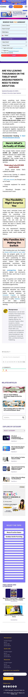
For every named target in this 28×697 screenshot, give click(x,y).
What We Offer (7, 644)
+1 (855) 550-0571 (22, 3)
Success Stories (7, 645)
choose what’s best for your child (14, 252)
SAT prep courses (9, 179)
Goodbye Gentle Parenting (14, 536)
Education (10, 93)
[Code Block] (16, 362)
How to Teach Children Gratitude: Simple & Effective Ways (13, 396)
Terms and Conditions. (18, 48)
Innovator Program (8, 640)
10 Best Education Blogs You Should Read (18, 478)
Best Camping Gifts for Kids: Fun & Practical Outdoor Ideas (14, 409)
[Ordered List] (11, 362)
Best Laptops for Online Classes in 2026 (18, 458)
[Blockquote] (15, 362)
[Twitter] (13, 686)
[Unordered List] (13, 362)
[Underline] (7, 362)
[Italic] (5, 362)
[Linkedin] (6, 686)
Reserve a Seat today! (16, 2)
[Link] (18, 362)
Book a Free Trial (18, 6)
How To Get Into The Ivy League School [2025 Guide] (17, 448)
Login (10, 6)
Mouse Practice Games (14, 532)
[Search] (23, 417)
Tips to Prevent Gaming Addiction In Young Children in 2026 (18, 468)
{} (20, 361)
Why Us (5, 642)
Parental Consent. (13, 51)
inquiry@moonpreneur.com (6, 3)
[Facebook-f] (4, 686)
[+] (22, 361)
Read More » (14, 441)
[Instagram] (9, 686)
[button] (26, 6)
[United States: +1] (3, 35)
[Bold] (3, 362)
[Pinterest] (16, 686)
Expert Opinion (17, 93)
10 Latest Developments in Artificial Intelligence (17, 437)
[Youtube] (11, 686)
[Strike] (9, 362)
